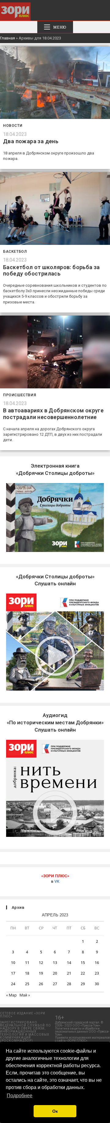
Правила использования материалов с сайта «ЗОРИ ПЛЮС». (82, 1039)
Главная (7, 38)
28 (69, 983)
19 (41, 973)
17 (13, 973)
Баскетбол (15, 251)
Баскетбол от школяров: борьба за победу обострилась (51, 270)
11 (27, 962)
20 (55, 973)
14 (69, 962)
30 (97, 983)
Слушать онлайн (55, 722)
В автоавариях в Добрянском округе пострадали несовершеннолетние (53, 413)
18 (27, 973)
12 (41, 962)
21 (69, 973)
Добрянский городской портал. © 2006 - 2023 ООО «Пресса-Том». (79, 1024)
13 (55, 962)
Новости (12, 125)
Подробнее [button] (19, 1095)
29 (83, 983)
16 (97, 962)
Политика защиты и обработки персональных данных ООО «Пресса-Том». (82, 1031)
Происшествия (19, 395)
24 (13, 983)
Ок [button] (55, 1111)
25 (27, 983)
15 (83, 962)
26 (41, 983)
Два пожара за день (30, 141)
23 (97, 973)
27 (55, 983)
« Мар (11, 995)
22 (83, 973)
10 (13, 962)
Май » (25, 995)
